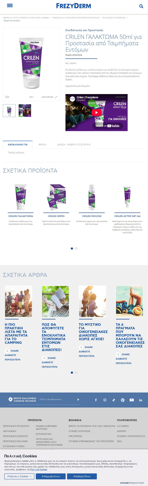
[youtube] (131, 400)
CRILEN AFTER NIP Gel (127, 216)
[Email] (7, 97)
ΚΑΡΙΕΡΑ (121, 431)
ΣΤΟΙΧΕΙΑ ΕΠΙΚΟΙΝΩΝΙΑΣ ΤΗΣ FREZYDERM (91, 441)
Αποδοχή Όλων (82, 476)
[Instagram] (104, 400)
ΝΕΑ (119, 441)
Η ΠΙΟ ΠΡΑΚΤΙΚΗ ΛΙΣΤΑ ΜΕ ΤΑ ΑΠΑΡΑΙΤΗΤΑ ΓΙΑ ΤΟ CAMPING (16, 334)
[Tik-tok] (113, 400)
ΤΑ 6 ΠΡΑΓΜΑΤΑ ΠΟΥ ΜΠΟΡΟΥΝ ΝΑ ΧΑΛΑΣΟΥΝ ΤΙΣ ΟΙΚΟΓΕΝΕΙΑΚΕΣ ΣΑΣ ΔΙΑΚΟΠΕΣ (130, 336)
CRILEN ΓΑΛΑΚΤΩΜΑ (20, 216)
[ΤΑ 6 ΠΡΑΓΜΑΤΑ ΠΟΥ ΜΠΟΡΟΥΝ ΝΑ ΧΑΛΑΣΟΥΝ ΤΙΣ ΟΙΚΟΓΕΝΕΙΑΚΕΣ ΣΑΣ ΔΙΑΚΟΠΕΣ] (129, 301)
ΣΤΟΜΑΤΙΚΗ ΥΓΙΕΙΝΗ (13, 446)
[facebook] (95, 400)
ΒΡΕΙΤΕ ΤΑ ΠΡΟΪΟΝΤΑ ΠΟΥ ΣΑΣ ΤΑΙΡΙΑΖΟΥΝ (92, 426)
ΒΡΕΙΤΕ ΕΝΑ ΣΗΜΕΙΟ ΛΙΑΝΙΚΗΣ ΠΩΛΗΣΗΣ (25, 399)
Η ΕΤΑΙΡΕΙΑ (123, 426)
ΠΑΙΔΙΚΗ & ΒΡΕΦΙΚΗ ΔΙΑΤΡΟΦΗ (46, 428)
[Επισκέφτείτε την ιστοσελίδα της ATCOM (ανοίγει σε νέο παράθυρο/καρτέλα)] (132, 483)
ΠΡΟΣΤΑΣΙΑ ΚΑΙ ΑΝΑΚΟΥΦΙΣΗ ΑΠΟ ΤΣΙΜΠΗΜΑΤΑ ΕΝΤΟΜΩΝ (49, 442)
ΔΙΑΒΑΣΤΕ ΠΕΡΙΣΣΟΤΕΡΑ (12, 357)
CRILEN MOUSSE (91, 216)
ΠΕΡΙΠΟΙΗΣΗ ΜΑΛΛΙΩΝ (15, 441)
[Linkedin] (140, 400)
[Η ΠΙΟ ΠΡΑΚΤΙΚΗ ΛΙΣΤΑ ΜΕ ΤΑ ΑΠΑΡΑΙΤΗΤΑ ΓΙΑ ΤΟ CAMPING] (18, 301)
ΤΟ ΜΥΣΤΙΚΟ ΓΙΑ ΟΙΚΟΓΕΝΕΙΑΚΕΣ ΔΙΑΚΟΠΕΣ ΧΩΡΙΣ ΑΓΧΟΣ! (93, 332)
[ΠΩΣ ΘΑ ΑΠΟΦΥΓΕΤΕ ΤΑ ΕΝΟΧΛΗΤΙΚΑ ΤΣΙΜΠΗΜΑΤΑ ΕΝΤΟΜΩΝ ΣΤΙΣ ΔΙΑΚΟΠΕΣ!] (55, 301)
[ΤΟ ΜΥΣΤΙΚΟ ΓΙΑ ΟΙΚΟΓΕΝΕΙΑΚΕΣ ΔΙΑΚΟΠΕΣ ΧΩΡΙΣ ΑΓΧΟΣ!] (92, 301)
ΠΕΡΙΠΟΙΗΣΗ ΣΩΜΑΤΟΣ (15, 436)
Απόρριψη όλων (51, 476)
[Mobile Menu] (10, 5)
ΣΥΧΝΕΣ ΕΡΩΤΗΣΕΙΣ (79, 431)
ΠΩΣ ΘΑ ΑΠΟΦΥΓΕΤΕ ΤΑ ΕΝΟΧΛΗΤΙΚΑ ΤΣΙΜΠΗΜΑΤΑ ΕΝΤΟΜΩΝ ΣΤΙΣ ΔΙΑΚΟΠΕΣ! (53, 337)
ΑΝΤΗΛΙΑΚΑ (9, 431)
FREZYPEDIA (75, 436)
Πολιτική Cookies (39, 469)
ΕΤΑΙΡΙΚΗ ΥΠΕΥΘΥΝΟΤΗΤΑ (131, 436)
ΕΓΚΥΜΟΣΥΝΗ (43, 434)
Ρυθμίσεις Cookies (18, 476)
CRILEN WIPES (56, 216)
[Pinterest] (122, 400)
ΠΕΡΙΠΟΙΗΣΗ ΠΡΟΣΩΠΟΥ (16, 426)
